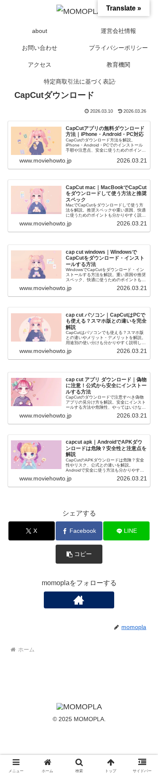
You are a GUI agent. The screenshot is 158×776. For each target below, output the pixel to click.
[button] (79, 554)
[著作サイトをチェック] (79, 599)
